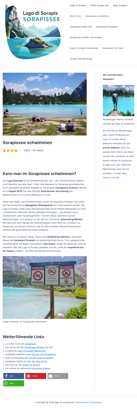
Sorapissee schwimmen (97, 16)
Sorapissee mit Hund (112, 48)
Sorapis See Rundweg (81, 58)
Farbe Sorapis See (99, 5)
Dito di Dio (75, 16)
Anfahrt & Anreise (31, 365)
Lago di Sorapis (78, 5)
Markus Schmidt (111, 177)
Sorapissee (30, 343)
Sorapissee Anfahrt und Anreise (86, 37)
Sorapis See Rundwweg (44, 354)
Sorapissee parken (40, 368)
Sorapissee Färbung (34, 347)
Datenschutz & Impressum (88, 402)
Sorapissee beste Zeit (81, 26)
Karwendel (126, 160)
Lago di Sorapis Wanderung (84, 48)
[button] (13, 376)
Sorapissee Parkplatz (107, 26)
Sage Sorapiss (120, 5)
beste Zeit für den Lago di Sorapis (35, 357)
